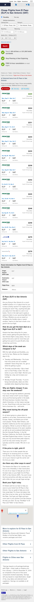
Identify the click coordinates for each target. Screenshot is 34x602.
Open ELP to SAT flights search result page (17, 98)
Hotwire (4, 1)
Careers (19, 590)
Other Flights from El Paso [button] (14, 544)
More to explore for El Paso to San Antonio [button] (17, 529)
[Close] (26, 510)
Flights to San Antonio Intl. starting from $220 (18, 513)
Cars (15, 1)
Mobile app (4, 590)
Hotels (11, 1)
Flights (19, 1)
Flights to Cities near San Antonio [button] (13, 558)
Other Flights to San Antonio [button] (15, 550)
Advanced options (5, 42)
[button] (2, 511)
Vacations (25, 1)
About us (12, 590)
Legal (25, 590)
